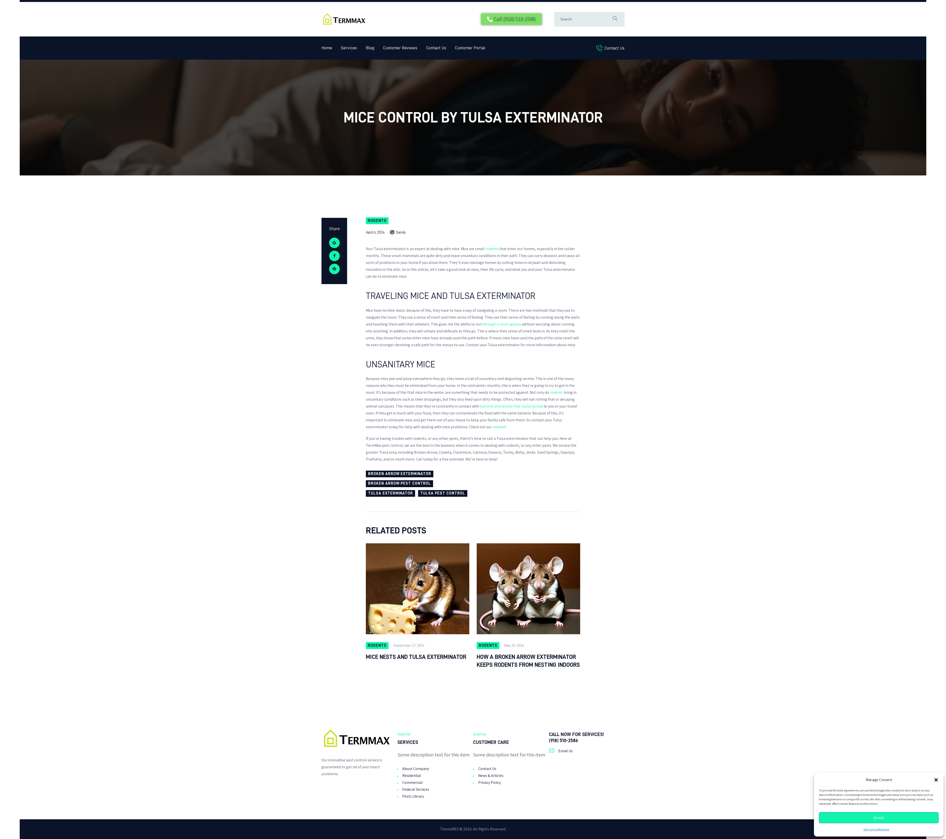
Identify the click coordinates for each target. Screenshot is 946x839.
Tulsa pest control (442, 493)
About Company (415, 768)
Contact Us (487, 768)
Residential (411, 775)
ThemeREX (449, 829)
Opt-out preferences (876, 829)
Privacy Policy (489, 782)
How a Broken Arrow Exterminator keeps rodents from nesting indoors (528, 661)
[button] (936, 779)
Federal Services (415, 789)
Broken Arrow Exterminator (399, 474)
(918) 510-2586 (563, 740)
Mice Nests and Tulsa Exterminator (416, 657)
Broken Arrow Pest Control (399, 483)
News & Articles (491, 775)
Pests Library (413, 796)
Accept (879, 818)
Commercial (412, 782)
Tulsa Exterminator (390, 493)
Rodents (377, 221)
